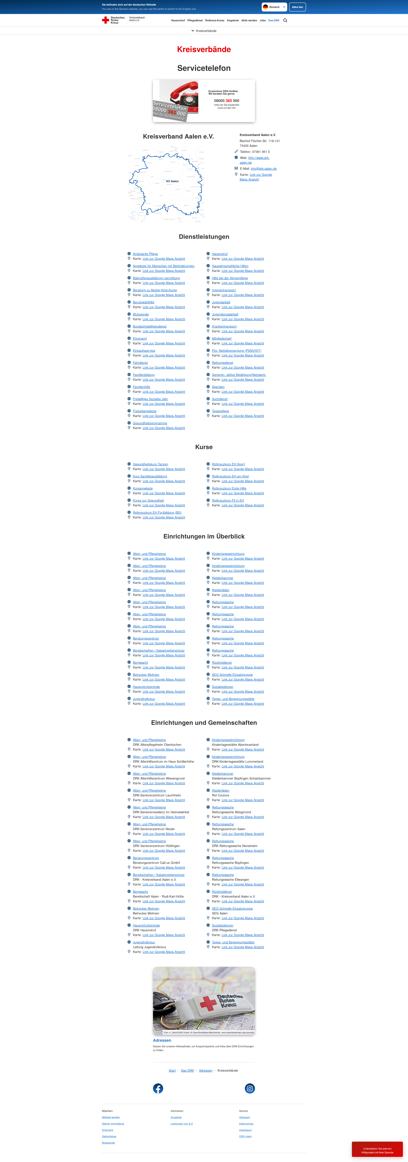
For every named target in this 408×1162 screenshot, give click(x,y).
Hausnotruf (178, 20)
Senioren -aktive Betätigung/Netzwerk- (239, 374)
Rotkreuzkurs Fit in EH (228, 500)
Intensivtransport (224, 290)
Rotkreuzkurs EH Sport (228, 464)
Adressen (162, 1040)
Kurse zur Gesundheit (148, 500)
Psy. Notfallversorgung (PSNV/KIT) (236, 350)
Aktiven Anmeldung (113, 1123)
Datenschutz (246, 1123)
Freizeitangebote (144, 411)
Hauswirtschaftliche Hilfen (230, 265)
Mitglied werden (111, 1117)
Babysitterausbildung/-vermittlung (156, 278)
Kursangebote (143, 488)
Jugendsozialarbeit (225, 314)
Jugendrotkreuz (144, 698)
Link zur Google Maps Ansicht (256, 177)
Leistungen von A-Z (182, 1123)
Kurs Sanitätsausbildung (150, 476)
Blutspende (141, 314)
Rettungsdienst (222, 362)
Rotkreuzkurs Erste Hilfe (229, 488)
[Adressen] (204, 1001)
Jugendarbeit (221, 302)
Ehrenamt (140, 338)
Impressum (245, 1130)
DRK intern (245, 1136)
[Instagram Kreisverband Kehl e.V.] (250, 1088)
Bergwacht (140, 662)
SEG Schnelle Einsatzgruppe (232, 674)
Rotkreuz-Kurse (214, 20)
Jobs (263, 20)
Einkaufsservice (144, 350)
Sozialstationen (222, 686)
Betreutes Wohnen (146, 674)
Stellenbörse (109, 1136)
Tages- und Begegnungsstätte (233, 698)
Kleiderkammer (222, 577)
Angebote (233, 20)
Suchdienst (220, 398)
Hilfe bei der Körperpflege (230, 278)
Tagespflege (220, 411)
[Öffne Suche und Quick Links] (285, 20)
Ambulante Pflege (145, 253)
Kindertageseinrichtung (228, 553)
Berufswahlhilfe (143, 302)
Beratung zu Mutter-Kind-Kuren (155, 290)
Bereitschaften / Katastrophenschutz (159, 650)
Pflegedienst (195, 20)
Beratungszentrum (146, 638)
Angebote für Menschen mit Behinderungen (163, 265)
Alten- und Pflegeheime (149, 553)
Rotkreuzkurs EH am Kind (230, 476)
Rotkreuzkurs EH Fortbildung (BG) (157, 512)
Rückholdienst (222, 662)
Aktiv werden (249, 20)
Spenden (218, 386)
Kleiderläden (220, 590)
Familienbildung (144, 374)
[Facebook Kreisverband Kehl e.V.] (158, 1088)
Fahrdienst (140, 362)
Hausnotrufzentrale (146, 686)
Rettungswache (223, 602)
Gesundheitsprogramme (150, 423)
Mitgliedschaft (222, 338)
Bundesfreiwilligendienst (150, 326)
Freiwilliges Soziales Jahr (150, 398)
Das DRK (274, 20)
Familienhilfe (141, 386)
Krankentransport (224, 326)
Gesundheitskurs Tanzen (150, 464)
